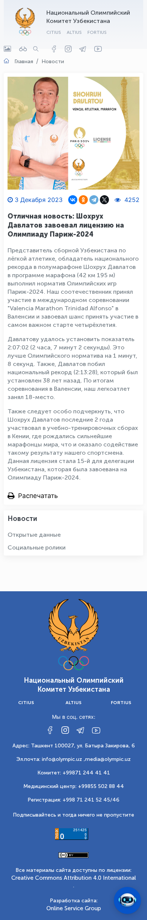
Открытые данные (34, 534)
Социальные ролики (37, 547)
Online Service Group (73, 908)
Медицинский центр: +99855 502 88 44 (73, 786)
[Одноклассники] (83, 199)
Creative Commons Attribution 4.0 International (73, 877)
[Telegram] (93, 199)
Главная (23, 61)
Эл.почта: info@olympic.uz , (50, 759)
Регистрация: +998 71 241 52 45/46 (73, 800)
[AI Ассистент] (127, 900)
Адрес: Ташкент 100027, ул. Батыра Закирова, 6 (73, 745)
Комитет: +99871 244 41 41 (73, 773)
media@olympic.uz (108, 759)
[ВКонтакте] (72, 199)
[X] (104, 199)
